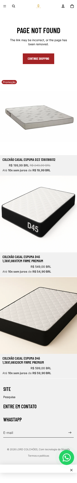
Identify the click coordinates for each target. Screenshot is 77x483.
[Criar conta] (70, 433)
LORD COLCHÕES (27, 449)
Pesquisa (9, 397)
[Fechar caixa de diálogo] (71, 470)
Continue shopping (38, 58)
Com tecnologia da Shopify (54, 449)
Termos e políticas (38, 455)
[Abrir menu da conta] (63, 6)
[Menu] (4, 6)
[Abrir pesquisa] (13, 6)
